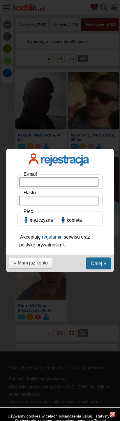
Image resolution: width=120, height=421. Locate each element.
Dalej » (98, 263)
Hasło (30, 192)
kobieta (74, 220)
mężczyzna (41, 220)
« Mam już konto (31, 262)
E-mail (30, 174)
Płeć (28, 211)
